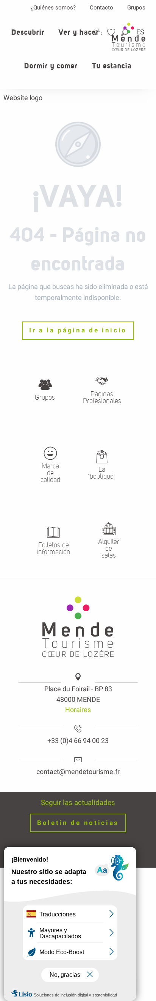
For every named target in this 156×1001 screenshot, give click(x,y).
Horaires (78, 710)
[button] (28, 36)
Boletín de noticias (78, 822)
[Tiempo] (98, 32)
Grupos (136, 7)
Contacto (101, 7)
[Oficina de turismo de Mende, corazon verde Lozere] (129, 37)
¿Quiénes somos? (53, 7)
